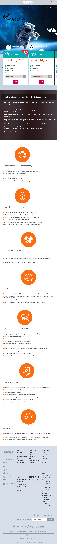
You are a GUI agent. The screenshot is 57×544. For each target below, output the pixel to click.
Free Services (20, 469)
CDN (43, 461)
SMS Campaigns (33, 479)
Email (30, 459)
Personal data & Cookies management (34, 542)
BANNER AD (45, 503)
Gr (27, 535)
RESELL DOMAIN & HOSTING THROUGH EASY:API (47, 477)
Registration (20, 455)
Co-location (32, 475)
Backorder (19, 465)
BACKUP (19, 490)
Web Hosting (33, 451)
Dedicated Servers (34, 471)
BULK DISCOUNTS (46, 487)
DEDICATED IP (32, 473)
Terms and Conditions (21, 542)
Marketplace (20, 473)
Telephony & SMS (34, 477)
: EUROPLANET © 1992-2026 (28, 538)
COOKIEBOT (44, 459)
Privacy (19, 475)
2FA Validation (21, 492)
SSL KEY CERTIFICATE (22, 486)
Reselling (45, 473)
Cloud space (45, 467)
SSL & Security (21, 484)
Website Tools (46, 451)
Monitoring (45, 463)
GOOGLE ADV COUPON (47, 497)
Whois (18, 477)
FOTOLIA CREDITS (46, 495)
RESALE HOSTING (46, 481)
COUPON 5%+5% (46, 489)
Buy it (15, 81)
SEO (43, 457)
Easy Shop (45, 455)
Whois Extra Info (21, 471)
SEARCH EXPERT (46, 505)
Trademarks (52, 542)
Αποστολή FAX (33, 481)
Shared (31, 453)
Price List (19, 467)
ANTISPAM (19, 488)
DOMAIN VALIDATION (22, 479)
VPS (30, 469)
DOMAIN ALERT (20, 481)
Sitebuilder (45, 453)
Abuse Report (46, 542)
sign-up (50, 519)
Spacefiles (45, 465)
